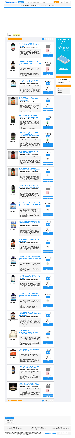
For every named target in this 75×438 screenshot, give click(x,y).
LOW (10, 39)
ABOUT (48, 436)
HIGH (13, 39)
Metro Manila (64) (61, 88)
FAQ (68, 436)
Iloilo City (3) (60, 90)
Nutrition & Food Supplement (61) (64, 81)
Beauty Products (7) (61, 82)
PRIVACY (58, 436)
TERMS (53, 436)
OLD (17, 39)
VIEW (48, 54)
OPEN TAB (48, 56)
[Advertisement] (37, 16)
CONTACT (64, 436)
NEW (20, 39)
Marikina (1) (60, 92)
